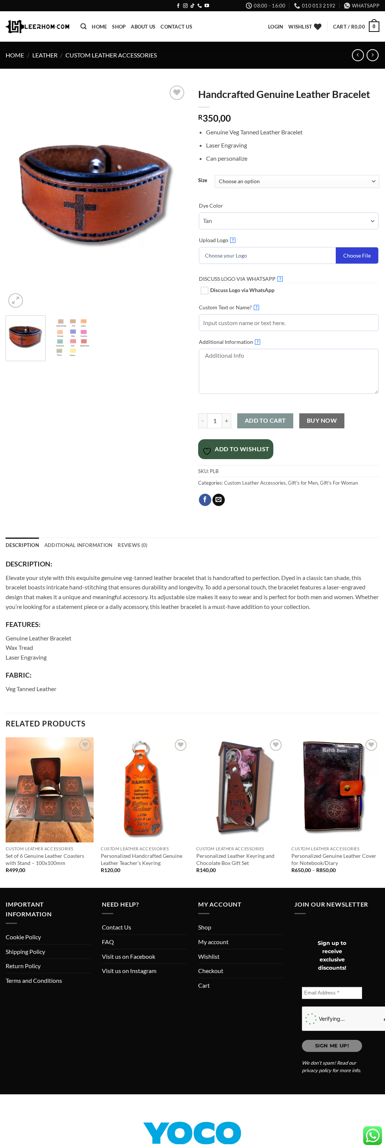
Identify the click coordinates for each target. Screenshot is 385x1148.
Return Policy (23, 965)
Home (99, 27)
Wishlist (209, 956)
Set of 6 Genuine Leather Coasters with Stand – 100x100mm (45, 859)
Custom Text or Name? (228, 307)
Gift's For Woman (339, 483)
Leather (45, 55)
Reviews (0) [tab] (132, 545)
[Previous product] (372, 55)
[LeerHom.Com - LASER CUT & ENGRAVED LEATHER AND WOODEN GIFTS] (37, 26)
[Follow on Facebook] (178, 6)
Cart (204, 985)
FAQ (108, 941)
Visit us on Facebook (128, 956)
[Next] (173, 197)
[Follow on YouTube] (207, 6)
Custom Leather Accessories (111, 55)
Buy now (322, 420)
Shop (119, 27)
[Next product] (358, 55)
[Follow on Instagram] (185, 6)
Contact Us (176, 27)
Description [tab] (22, 545)
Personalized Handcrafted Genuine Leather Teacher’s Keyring (141, 859)
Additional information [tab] (78, 545)
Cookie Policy (23, 936)
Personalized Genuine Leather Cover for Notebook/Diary (333, 859)
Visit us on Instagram (129, 970)
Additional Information (229, 342)
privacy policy (316, 1070)
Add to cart (265, 420)
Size (202, 180)
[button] (83, 26)
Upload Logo (216, 240)
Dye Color (211, 205)
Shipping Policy (25, 951)
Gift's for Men (303, 483)
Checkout (210, 970)
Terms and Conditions (34, 980)
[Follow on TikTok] (192, 6)
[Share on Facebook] (205, 500)
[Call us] (199, 6)
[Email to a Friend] (218, 500)
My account (213, 941)
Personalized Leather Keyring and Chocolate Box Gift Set (235, 859)
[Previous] (19, 197)
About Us (143, 27)
